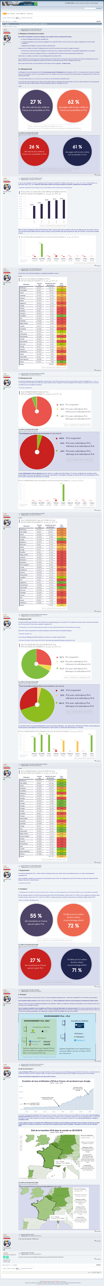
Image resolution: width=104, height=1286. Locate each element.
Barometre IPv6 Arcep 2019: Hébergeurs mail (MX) (33, 373)
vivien (5, 29)
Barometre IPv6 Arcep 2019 (27, 1234)
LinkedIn (45, 1282)
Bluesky (34, 1282)
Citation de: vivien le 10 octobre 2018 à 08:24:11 (28, 683)
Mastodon (40, 1282)
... (11, 21)
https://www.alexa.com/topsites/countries (61, 78)
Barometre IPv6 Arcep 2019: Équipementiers (31, 865)
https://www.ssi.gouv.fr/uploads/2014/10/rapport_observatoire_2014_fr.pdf (60, 640)
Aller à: (89, 1272)
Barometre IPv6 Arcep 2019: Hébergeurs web (31, 29)
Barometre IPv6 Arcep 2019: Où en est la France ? (32, 1064)
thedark (5, 1253)
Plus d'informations (62, 1281)
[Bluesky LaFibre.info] (4, 44)
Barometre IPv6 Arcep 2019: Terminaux (30, 990)
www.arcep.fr (56, 622)
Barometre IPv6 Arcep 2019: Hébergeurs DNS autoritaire (34, 614)
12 (12, 21)
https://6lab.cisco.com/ (34, 900)
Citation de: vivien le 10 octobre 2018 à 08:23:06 (28, 134)
